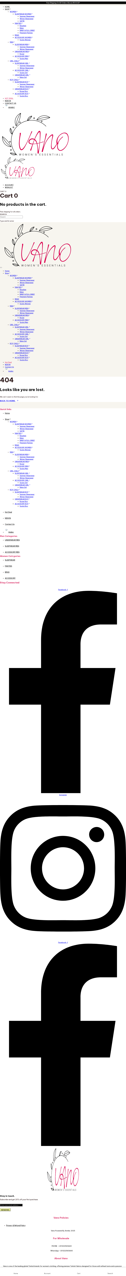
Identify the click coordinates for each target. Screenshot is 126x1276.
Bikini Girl (23, 77)
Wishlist (9, 187)
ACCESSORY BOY (21, 94)
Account (9, 185)
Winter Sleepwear (26, 19)
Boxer (22, 54)
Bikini (22, 28)
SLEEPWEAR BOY (21, 82)
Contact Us (10, 103)
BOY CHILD (14, 80)
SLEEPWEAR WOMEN (23, 14)
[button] (3, 214)
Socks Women (25, 40)
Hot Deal (9, 98)
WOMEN (13, 12)
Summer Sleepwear (27, 16)
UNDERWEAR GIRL (22, 75)
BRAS (17, 35)
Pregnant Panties (26, 33)
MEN (11, 42)
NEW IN (8, 101)
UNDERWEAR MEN (22, 51)
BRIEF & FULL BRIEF (27, 30)
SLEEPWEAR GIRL (22, 63)
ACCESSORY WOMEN (23, 37)
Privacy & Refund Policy (16, 1225)
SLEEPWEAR (10, 560)
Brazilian (23, 26)
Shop (7, 9)
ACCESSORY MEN (21, 56)
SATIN (22, 21)
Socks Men (24, 59)
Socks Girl (24, 73)
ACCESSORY (10, 578)
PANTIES (18, 23)
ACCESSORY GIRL (22, 70)
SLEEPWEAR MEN (21, 44)
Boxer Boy (24, 91)
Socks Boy (24, 96)
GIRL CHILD (14, 61)
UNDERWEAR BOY (22, 89)
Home (7, 7)
